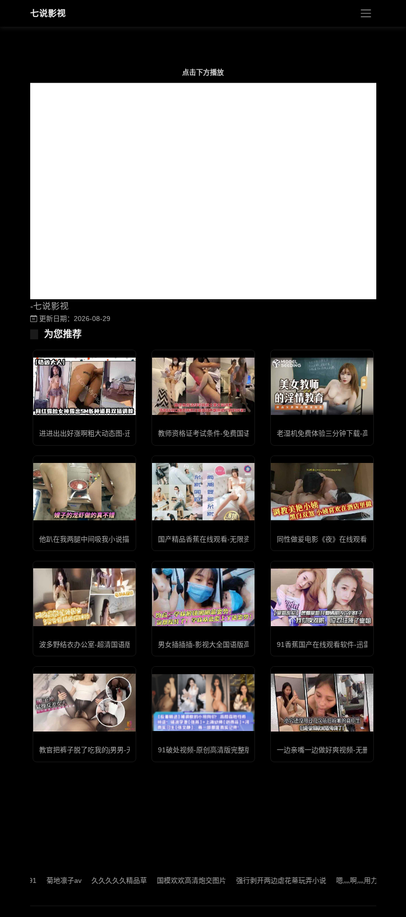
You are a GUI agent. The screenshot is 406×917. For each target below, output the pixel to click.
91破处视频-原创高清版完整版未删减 (215, 750)
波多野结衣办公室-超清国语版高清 (92, 644)
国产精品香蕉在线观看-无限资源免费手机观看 (228, 539)
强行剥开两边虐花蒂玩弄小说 (266, 880)
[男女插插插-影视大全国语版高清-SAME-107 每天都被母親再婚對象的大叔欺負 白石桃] (203, 597)
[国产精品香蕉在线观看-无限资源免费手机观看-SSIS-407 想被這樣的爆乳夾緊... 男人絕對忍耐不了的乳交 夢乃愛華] (203, 491)
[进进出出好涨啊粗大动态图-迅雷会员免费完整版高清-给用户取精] (84, 386)
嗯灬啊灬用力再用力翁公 (359, 880)
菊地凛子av (48, 880)
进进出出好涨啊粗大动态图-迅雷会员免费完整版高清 (120, 433)
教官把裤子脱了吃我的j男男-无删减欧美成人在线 (114, 750)
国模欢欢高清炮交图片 (176, 880)
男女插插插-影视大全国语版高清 (207, 644)
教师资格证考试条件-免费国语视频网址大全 (225, 433)
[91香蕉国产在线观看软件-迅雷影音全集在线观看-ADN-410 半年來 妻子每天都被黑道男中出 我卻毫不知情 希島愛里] (322, 597)
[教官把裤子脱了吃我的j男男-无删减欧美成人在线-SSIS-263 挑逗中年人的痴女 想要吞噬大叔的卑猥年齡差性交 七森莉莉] (84, 702)
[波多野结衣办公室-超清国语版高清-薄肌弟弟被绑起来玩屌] (84, 597)
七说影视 (48, 13)
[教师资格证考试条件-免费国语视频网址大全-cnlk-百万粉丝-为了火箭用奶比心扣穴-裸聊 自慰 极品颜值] (203, 386)
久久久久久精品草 (104, 880)
